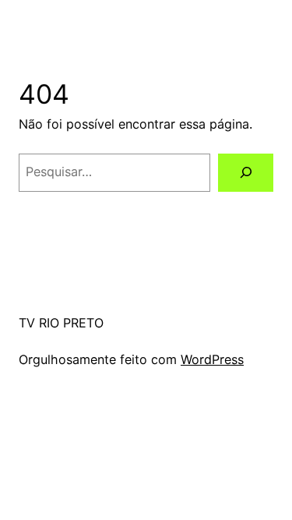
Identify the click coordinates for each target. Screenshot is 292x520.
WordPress (212, 359)
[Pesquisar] (245, 173)
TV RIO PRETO (61, 323)
